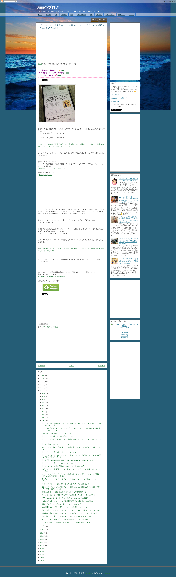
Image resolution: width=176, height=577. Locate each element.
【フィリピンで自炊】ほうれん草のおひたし (57, 436)
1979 (42, 560)
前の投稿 (101, 365)
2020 (42, 375)
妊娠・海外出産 (81, 15)
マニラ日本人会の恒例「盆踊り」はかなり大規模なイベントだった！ (66, 507)
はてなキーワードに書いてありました (52, 168)
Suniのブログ (47, 7)
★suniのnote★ (115, 95)
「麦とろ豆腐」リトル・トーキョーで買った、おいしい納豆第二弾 (65, 498)
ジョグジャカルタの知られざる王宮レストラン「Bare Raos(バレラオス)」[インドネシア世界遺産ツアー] (128, 241)
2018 (42, 381)
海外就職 (64, 15)
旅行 (71, 15)
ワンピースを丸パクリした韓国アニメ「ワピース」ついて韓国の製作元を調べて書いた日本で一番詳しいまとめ (128, 261)
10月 (44, 399)
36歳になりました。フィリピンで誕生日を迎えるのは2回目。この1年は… (67, 501)
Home (40, 15)
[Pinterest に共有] (47, 324)
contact (131, 15)
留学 (56, 15)
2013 (42, 536)
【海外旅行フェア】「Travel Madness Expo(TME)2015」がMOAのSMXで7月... (69, 516)
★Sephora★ (124, 337)
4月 (43, 418)
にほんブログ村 (125, 327)
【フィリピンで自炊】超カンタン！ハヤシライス (59, 452)
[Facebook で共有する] (45, 324)
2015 (42, 391)
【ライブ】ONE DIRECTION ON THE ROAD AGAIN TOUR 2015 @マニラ (67, 460)
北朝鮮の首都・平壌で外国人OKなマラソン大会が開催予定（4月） (65, 492)
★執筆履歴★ (115, 101)
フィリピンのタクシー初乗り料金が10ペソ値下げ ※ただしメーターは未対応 (68, 495)
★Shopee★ (124, 334)
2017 (42, 385)
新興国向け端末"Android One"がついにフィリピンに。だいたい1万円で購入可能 (69, 513)
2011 (42, 542)
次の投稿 (41, 365)
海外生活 (55, 327)
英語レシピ (121, 15)
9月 (43, 402)
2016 (42, 388)
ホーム (71, 365)
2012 (42, 539)
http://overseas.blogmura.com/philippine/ (52, 276)
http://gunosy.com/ (45, 175)
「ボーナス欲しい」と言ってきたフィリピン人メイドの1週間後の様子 (66, 484)
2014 (42, 533)
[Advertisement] (71, 47)
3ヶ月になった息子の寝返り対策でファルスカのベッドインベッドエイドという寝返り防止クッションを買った (128, 219)
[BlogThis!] (42, 324)
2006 (42, 548)
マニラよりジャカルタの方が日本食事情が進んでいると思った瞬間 (65, 519)
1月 (43, 529)
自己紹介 (48, 15)
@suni (40, 64)
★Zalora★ (125, 332)
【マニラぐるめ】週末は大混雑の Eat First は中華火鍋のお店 (63, 466)
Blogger (107, 573)
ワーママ (99, 15)
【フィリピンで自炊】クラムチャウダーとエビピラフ (60, 463)
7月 (43, 408)
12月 (44, 393)
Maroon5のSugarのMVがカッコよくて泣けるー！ (59, 433)
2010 (42, 545)
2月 (43, 526)
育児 (91, 15)
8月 (43, 405)
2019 (42, 378)
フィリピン (47, 327)
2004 (42, 554)
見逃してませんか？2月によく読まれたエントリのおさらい (62, 504)
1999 (42, 557)
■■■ (62, 70)
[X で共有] (44, 324)
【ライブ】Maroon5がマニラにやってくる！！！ (59, 444)
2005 (42, 551)
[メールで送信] (40, 324)
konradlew (88, 573)
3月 (43, 421)
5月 (43, 415)
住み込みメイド (110, 15)
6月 (43, 412)
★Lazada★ (124, 336)
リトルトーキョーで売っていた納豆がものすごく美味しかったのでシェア (67, 522)
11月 (44, 396)
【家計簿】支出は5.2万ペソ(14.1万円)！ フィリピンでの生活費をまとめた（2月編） (71, 510)
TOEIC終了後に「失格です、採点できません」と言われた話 (128, 179)
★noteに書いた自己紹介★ (119, 98)
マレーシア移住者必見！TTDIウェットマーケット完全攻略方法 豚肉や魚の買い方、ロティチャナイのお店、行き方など (129, 199)
